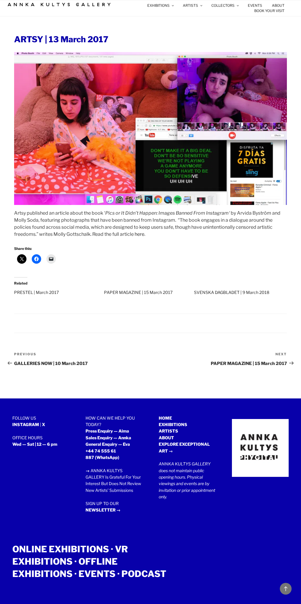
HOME (165, 417)
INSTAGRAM (25, 424)
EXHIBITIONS (158, 5)
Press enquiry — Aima (107, 430)
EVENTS (255, 5)
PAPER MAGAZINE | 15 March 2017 (138, 292)
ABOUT (278, 5)
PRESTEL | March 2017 (36, 292)
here (139, 234)
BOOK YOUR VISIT (269, 11)
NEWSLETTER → (103, 509)
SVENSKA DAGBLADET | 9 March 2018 (231, 292)
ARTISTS (190, 5)
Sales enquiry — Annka (108, 437)
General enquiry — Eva (108, 444)
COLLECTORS (223, 5)
